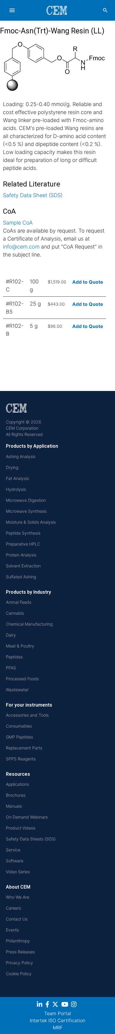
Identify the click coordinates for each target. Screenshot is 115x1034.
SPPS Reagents (21, 758)
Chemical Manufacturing (29, 623)
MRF (58, 1027)
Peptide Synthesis (23, 532)
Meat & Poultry (20, 645)
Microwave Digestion (26, 500)
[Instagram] (74, 1005)
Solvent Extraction (23, 565)
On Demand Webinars (27, 816)
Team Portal (57, 1013)
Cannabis (15, 613)
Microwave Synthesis (26, 511)
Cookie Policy (19, 973)
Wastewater (17, 689)
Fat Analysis (17, 478)
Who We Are (17, 897)
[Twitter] (56, 1005)
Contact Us (16, 918)
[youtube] (65, 1005)
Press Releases (20, 951)
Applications (17, 784)
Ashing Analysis (20, 456)
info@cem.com (21, 247)
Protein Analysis (21, 554)
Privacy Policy (19, 962)
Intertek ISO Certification (57, 1020)
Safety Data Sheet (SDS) (33, 195)
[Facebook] (48, 1005)
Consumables (19, 725)
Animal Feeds (18, 602)
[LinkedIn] (40, 1005)
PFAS (11, 667)
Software (14, 860)
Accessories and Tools (27, 715)
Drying (12, 467)
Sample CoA (18, 223)
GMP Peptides (19, 736)
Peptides (14, 656)
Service (13, 849)
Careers (13, 907)
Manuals (14, 806)
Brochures (15, 795)
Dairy (11, 634)
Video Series (18, 871)
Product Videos (20, 827)
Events (12, 929)
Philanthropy (18, 940)
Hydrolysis (16, 489)
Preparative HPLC (23, 543)
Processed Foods (22, 678)
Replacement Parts (24, 747)
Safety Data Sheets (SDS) (31, 838)
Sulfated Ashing (21, 576)
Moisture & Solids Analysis (31, 522)
